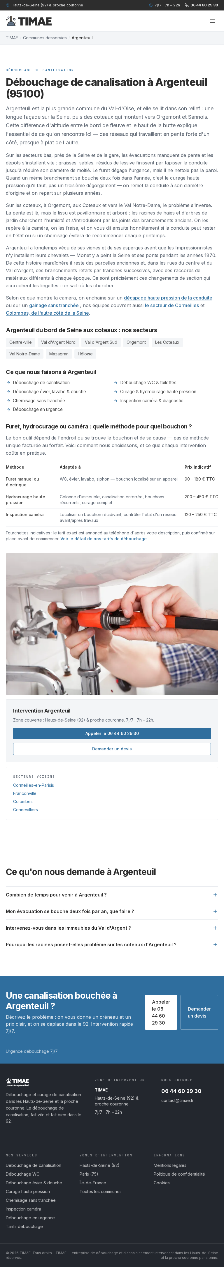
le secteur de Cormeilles (172, 305)
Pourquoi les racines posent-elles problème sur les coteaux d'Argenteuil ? (91, 944)
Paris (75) (89, 1174)
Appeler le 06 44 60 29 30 (112, 733)
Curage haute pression (28, 1191)
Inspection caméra (23, 1208)
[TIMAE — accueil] (29, 21)
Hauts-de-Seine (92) (100, 1165)
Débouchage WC (22, 1174)
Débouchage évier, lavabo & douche (49, 391)
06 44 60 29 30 (204, 5)
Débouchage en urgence (38, 409)
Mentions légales (170, 1165)
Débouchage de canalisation (41, 382)
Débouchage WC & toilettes (148, 382)
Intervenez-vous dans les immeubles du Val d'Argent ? (68, 928)
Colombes (23, 801)
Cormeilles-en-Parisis (33, 785)
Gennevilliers (25, 809)
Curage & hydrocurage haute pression (158, 391)
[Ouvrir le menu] (212, 21)
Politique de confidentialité (179, 1174)
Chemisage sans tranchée (39, 400)
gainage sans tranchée (54, 305)
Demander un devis (112, 748)
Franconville (24, 793)
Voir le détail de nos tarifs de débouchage (103, 538)
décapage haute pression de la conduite (168, 298)
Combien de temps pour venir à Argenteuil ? (56, 895)
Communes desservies (45, 37)
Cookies (162, 1182)
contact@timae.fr (177, 1100)
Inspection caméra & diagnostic (151, 400)
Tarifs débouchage (24, 1226)
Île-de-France (93, 1182)
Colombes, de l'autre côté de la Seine (47, 313)
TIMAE (12, 37)
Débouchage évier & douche (34, 1182)
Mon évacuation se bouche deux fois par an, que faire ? (70, 911)
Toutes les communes (101, 1191)
